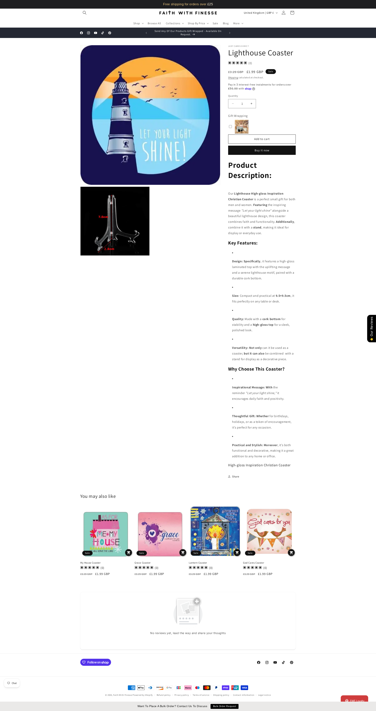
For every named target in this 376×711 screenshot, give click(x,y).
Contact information (243, 695)
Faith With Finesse (122, 695)
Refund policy (164, 695)
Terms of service (201, 695)
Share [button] (235, 476)
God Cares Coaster (253, 562)
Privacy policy (181, 695)
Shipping (233, 77)
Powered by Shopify (143, 695)
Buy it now (262, 150)
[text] (188, 4)
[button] (84, 12)
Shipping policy (221, 695)
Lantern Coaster (198, 562)
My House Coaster (90, 562)
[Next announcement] (229, 33)
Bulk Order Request (224, 706)
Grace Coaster (143, 562)
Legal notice (264, 695)
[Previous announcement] (146, 33)
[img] (237, 63)
